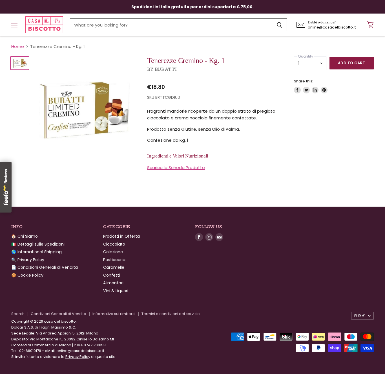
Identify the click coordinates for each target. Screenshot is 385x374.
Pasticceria (114, 260)
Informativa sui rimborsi (113, 313)
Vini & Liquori (115, 291)
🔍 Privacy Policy (27, 260)
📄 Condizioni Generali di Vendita (44, 267)
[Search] (279, 24)
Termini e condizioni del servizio (170, 313)
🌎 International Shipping (36, 252)
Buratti (166, 69)
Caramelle (113, 267)
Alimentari (113, 283)
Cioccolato (114, 244)
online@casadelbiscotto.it (332, 27)
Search (18, 313)
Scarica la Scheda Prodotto (176, 167)
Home (17, 46)
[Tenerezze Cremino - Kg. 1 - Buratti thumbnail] (20, 63)
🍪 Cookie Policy (27, 275)
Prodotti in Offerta (121, 236)
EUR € (360, 316)
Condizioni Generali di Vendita (58, 313)
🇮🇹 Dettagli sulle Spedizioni (38, 244)
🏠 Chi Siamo (24, 236)
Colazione (113, 252)
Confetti (111, 275)
